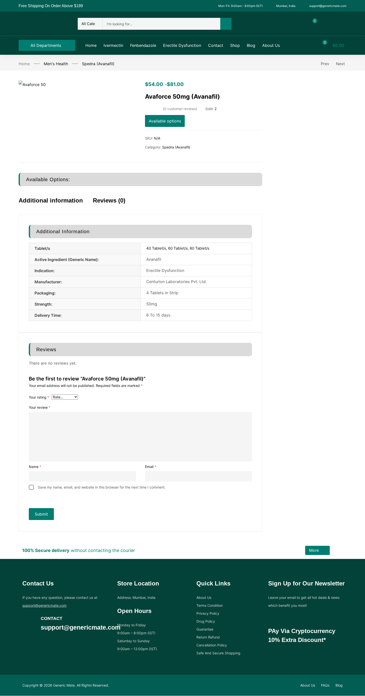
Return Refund (208, 637)
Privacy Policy (207, 613)
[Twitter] (34, 640)
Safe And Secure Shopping (218, 653)
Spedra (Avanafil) (98, 63)
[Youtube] (54, 640)
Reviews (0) (109, 200)
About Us (203, 597)
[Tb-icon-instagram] (44, 640)
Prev (325, 63)
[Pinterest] (64, 640)
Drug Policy (205, 621)
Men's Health (56, 63)
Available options (165, 120)
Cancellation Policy (211, 645)
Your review (39, 407)
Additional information (51, 200)
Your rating (39, 397)
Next (340, 63)
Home (24, 63)
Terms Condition (209, 605)
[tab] (56, 205)
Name (35, 466)
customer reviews (180, 109)
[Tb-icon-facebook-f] (25, 640)
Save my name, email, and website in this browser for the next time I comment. (102, 487)
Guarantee (204, 629)
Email (150, 466)
